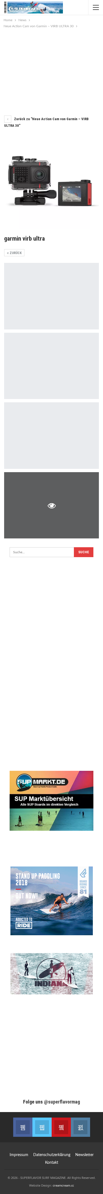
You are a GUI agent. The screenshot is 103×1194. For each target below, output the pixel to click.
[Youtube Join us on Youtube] (61, 1127)
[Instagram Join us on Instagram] (80, 1127)
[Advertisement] (51, 70)
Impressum (19, 1155)
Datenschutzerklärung (51, 1155)
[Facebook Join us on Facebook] (23, 1127)
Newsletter (84, 1155)
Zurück (15, 253)
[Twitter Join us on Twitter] (42, 1127)
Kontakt (51, 1163)
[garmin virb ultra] (51, 296)
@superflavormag (62, 1102)
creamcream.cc (63, 1185)
